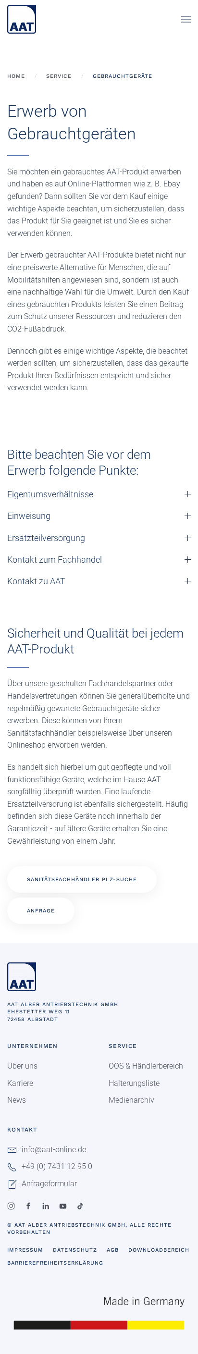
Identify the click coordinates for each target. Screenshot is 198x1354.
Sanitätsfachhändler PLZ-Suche (82, 879)
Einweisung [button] (28, 516)
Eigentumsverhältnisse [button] (50, 494)
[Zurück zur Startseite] (21, 19)
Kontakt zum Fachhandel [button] (54, 559)
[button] (186, 19)
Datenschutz (75, 1250)
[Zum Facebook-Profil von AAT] (28, 1205)
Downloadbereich (158, 1250)
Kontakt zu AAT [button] (36, 581)
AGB (113, 1250)
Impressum (25, 1250)
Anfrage (41, 911)
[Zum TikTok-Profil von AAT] (80, 1205)
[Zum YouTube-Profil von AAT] (63, 1205)
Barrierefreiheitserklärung (55, 1263)
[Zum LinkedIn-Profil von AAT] (46, 1205)
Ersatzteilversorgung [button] (46, 538)
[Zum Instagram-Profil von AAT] (11, 1205)
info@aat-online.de (54, 1149)
